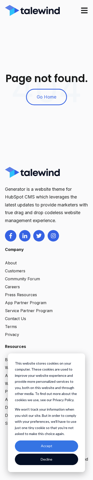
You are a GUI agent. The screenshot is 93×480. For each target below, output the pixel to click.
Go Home (46, 96)
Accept (46, 446)
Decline (46, 459)
